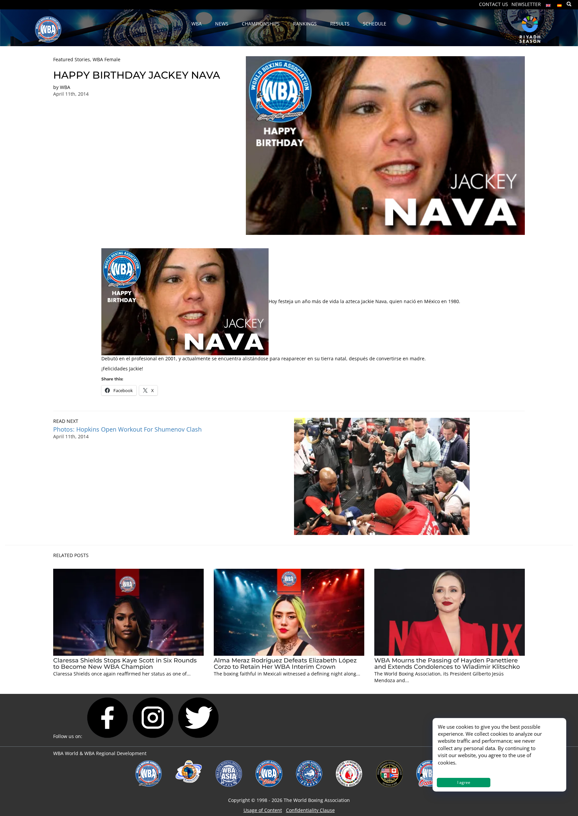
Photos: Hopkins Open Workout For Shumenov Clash (127, 429)
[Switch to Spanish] (559, 4)
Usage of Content (263, 810)
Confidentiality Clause (310, 810)
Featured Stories (71, 59)
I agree (463, 782)
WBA (65, 87)
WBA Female (106, 59)
